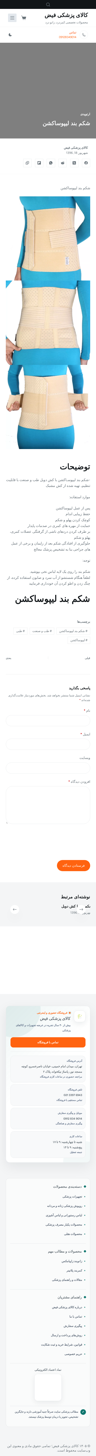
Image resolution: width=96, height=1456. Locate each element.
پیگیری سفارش (73, 1326)
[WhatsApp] (51, 163)
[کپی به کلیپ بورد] (27, 163)
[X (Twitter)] (74, 163)
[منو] (12, 18)
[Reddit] (62, 163)
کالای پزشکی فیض (66, 15)
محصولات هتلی (73, 1234)
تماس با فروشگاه (48, 1042)
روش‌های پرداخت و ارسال (66, 1335)
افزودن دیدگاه (79, 782)
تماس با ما (75, 1316)
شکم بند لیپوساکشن (73, 631)
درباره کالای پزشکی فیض (67, 1307)
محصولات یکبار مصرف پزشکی (64, 1224)
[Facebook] (86, 163)
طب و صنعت (42, 631)
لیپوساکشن (79, 640)
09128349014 (67, 37)
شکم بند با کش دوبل (74, 906)
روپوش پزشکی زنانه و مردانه (64, 1206)
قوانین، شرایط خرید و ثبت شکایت (61, 1344)
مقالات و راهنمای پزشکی (67, 1279)
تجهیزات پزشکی (72, 1196)
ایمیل (85, 734)
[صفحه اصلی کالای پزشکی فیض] (80, 1016)
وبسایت (84, 758)
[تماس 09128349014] (84, 35)
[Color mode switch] (10, 35)
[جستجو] (48, 4)
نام (87, 711)
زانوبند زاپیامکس (72, 1261)
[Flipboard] (39, 163)
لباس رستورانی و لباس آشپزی (64, 1215)
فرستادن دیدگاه (74, 866)
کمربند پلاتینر (74, 1270)
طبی (20, 631)
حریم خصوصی (73, 1354)
